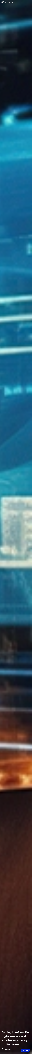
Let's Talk (25, 1050)
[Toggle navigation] (30, 2)
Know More (7, 1049)
